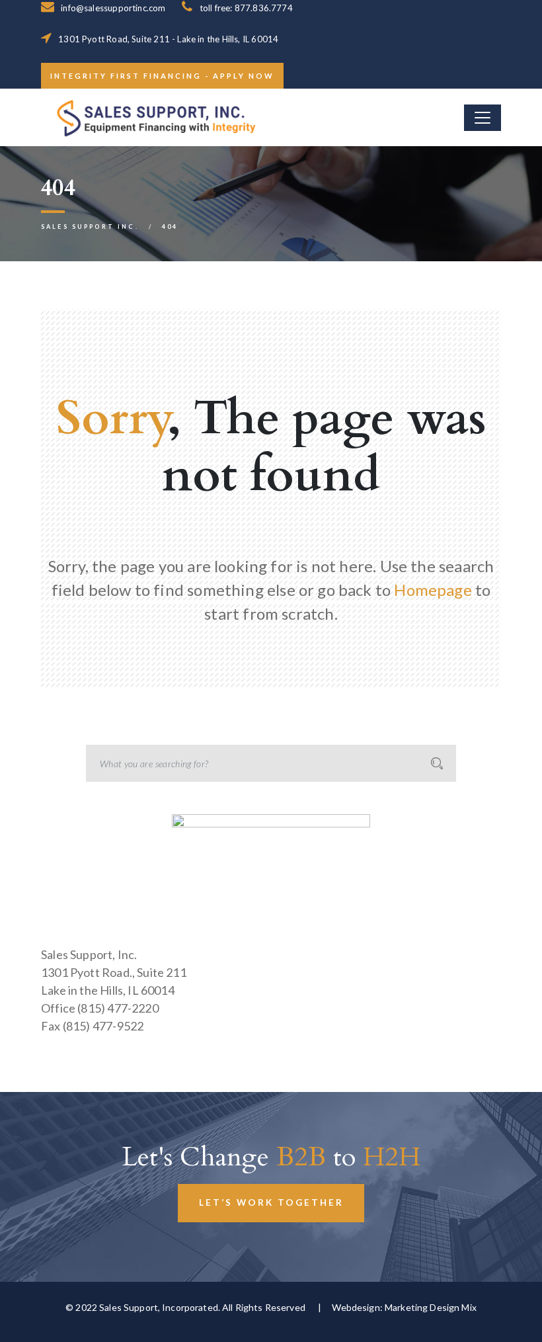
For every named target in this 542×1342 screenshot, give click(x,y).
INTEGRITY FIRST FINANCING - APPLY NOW (162, 75)
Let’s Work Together (271, 1202)
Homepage (432, 589)
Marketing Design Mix (431, 1307)
